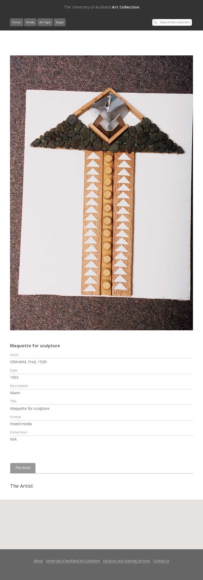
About (38, 561)
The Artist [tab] (22, 467)
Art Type (45, 22)
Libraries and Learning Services (126, 561)
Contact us (161, 561)
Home (16, 22)
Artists (30, 22)
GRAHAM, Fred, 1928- (29, 361)
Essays (59, 22)
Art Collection (101, 7)
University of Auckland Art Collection (73, 561)
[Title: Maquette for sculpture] (101, 192)
